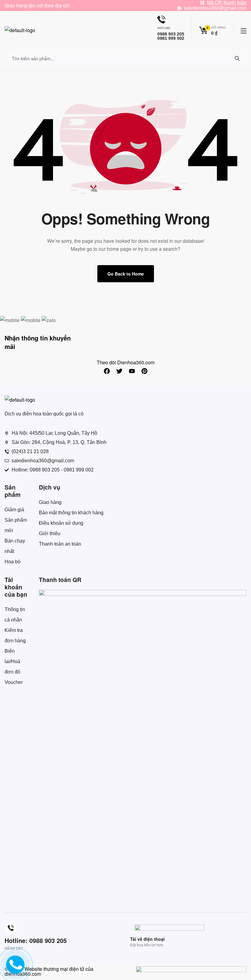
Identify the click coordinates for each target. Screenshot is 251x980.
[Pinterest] (144, 371)
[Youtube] (132, 371)
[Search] (237, 58)
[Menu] (243, 31)
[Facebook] (107, 371)
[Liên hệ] (13, 969)
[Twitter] (119, 371)
